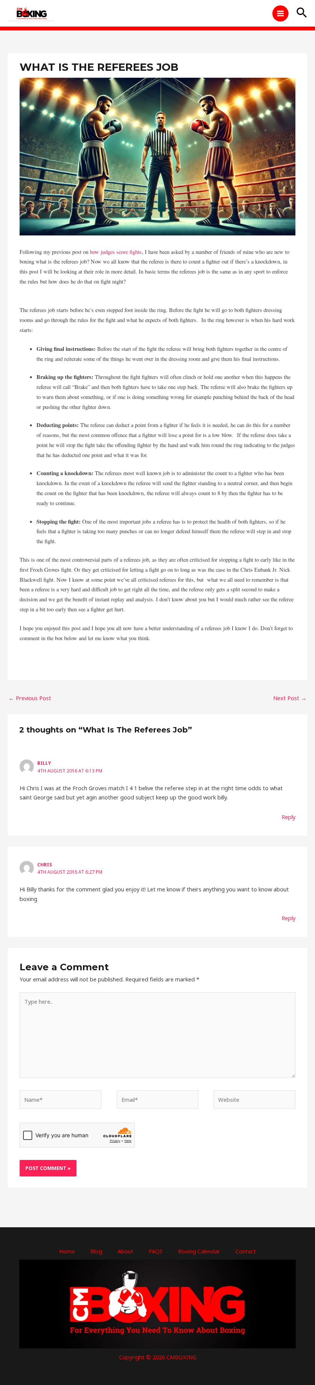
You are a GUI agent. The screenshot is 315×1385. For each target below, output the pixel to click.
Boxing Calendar (199, 1251)
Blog (96, 1251)
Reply (288, 817)
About (125, 1251)
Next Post (290, 698)
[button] (301, 13)
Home (67, 1251)
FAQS (155, 1251)
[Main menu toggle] (280, 13)
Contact (245, 1251)
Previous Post (29, 698)
